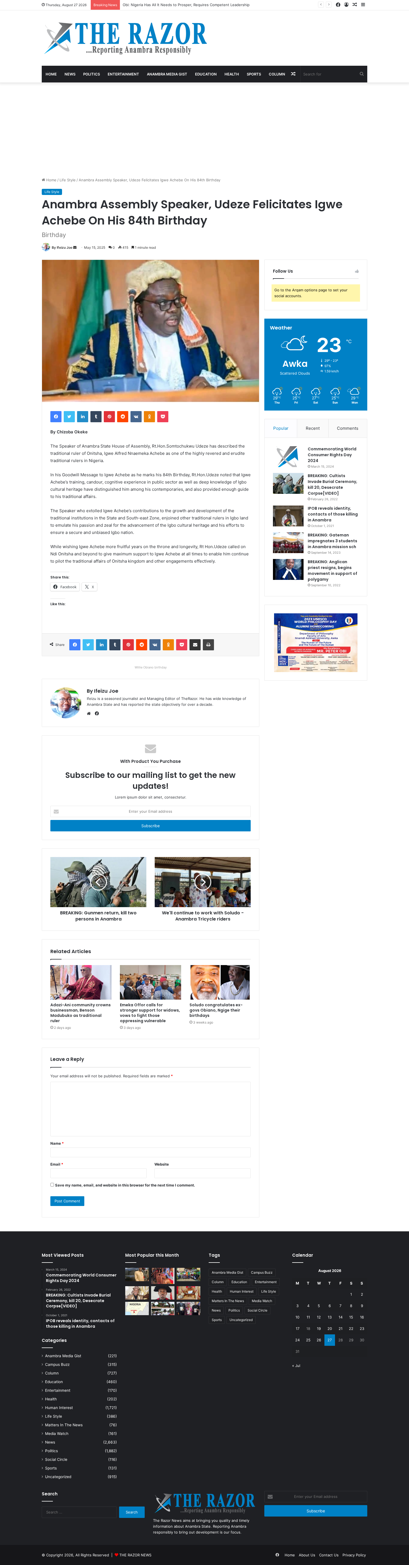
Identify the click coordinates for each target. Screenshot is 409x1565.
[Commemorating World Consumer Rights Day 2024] (288, 456)
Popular (281, 428)
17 (297, 1328)
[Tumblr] (96, 416)
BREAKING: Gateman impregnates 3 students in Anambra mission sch (332, 541)
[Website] (90, 713)
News (70, 74)
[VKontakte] (136, 416)
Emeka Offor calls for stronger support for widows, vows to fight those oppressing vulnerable (150, 1013)
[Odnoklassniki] (149, 416)
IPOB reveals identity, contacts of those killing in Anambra (333, 514)
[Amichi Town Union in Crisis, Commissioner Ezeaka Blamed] (137, 1308)
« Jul (296, 1365)
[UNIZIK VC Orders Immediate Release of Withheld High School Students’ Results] (188, 1274)
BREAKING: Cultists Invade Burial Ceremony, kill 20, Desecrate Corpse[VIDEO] (332, 484)
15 (351, 1317)
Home (51, 74)
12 (319, 1317)
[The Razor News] (125, 38)
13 (330, 1317)
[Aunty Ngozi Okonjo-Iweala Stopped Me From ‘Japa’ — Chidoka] (188, 1308)
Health (232, 74)
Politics (91, 74)
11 (308, 1317)
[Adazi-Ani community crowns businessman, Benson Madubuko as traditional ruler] (81, 982)
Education (206, 74)
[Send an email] (75, 247)
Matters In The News (64, 1425)
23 (362, 1328)
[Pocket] (162, 416)
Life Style (68, 180)
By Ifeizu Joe (62, 247)
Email (56, 1164)
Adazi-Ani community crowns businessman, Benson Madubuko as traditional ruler (80, 1013)
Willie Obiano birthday (151, 667)
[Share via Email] (195, 644)
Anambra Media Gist (167, 74)
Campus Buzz (57, 1364)
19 (319, 1328)
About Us (307, 1555)
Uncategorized (58, 1476)
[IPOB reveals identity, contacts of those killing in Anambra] (288, 516)
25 (308, 1340)
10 (297, 1317)
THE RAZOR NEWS (135, 1555)
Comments (347, 428)
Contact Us (329, 1555)
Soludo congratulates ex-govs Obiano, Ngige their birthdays (216, 1010)
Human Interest (59, 1407)
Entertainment (123, 74)
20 (329, 1328)
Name (57, 1143)
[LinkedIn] (82, 416)
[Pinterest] (109, 416)
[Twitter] (69, 416)
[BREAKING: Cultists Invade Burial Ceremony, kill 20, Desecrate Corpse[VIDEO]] (288, 483)
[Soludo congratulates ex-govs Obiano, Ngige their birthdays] (220, 982)
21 (341, 1328)
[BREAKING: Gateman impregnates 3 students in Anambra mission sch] (288, 542)
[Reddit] (122, 416)
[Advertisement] (204, 130)
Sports (254, 74)
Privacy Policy (354, 1555)
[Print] (208, 644)
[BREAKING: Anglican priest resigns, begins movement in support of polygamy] (288, 569)
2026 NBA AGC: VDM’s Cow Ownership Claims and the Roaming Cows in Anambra (194, 5)
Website (161, 1164)
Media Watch (56, 1433)
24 (297, 1340)
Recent (313, 428)
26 (319, 1340)
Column (277, 74)
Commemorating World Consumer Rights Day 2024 (332, 454)
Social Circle (56, 1459)
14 (341, 1317)
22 (351, 1328)
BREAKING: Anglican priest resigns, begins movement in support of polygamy (332, 570)
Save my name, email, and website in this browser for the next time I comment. (125, 1185)
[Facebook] (55, 416)
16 (362, 1317)
